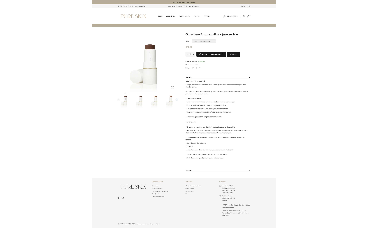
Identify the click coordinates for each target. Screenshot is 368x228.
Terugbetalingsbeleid (158, 194)
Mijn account (156, 186)
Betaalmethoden (157, 188)
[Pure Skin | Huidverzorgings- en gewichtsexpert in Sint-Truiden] (133, 16)
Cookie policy (189, 191)
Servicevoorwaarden (158, 196)
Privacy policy (189, 188)
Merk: (187, 65)
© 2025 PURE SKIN (124, 224)
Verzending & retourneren (160, 191)
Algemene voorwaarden (193, 186)
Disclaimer (188, 194)
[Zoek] (244, 16)
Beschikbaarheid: (191, 62)
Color (187, 41)
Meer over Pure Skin (229, 190)
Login (228, 16)
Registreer (234, 16)
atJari (158, 224)
